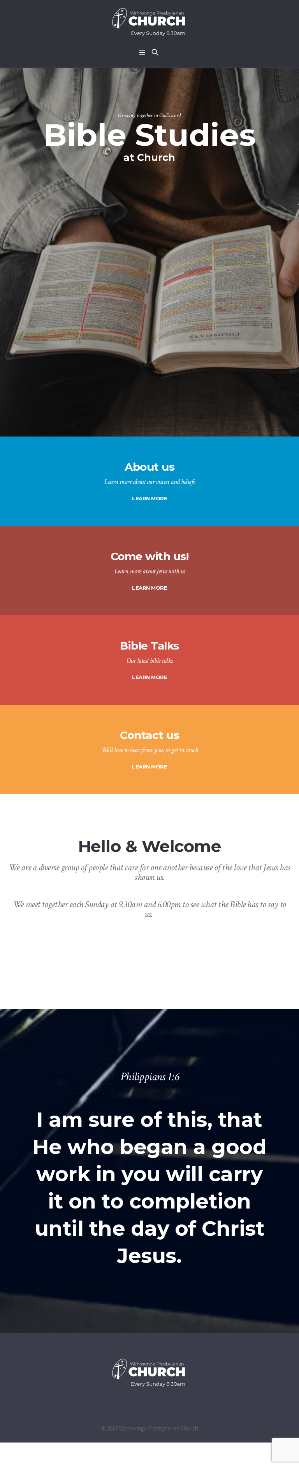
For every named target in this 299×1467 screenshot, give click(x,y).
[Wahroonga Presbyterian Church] (149, 22)
